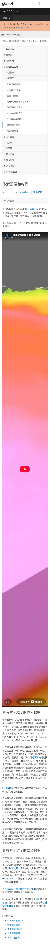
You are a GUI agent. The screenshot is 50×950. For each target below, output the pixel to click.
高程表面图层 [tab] (12, 67)
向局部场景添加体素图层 (17, 101)
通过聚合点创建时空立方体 (20, 889)
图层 (24, 41)
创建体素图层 (13, 96)
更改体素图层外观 (14, 113)
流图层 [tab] (9, 148)
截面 (4, 902)
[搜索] (39, 4)
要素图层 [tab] (10, 49)
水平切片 (11, 878)
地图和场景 (14, 41)
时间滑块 (36, 757)
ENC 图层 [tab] (10, 166)
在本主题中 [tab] (9, 201)
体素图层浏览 (13, 925)
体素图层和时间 (14, 125)
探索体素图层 (16, 119)
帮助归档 (37, 192)
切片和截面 (12, 868)
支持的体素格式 (14, 90)
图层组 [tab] (9, 55)
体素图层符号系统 (14, 107)
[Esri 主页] (8, 4)
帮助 (5, 18)
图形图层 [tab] (10, 160)
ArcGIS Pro (8, 11)
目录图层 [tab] (10, 142)
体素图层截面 (13, 933)
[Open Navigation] (46, 4)
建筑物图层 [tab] (11, 72)
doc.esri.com (22, 27)
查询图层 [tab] (10, 154)
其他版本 (24, 192)
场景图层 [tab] (10, 61)
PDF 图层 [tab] (10, 137)
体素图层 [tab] (10, 78)
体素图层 (43, 41)
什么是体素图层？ (14, 84)
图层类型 (32, 41)
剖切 (38, 899)
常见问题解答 (13, 131)
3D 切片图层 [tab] (11, 172)
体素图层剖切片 (14, 929)
